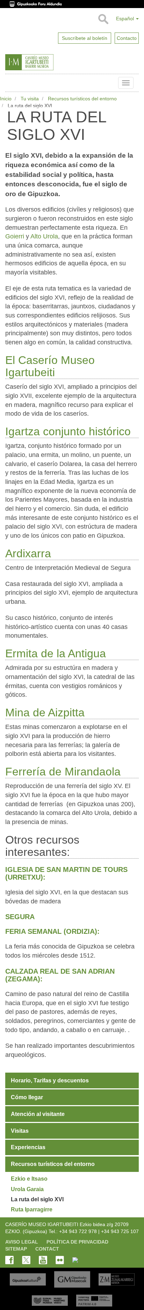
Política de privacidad (77, 1242)
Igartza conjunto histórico (68, 431)
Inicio (6, 98)
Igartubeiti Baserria (10, 83)
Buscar (103, 19)
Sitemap (16, 1249)
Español (125, 18)
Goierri (15, 236)
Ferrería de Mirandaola (63, 771)
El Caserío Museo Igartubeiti (50, 366)
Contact (47, 1249)
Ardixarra (28, 553)
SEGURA (20, 917)
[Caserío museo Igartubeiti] (45, 62)
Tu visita (30, 98)
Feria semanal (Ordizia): (52, 931)
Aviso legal (21, 1242)
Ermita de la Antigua (55, 653)
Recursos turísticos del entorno (82, 98)
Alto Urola (44, 236)
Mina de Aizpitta (45, 712)
